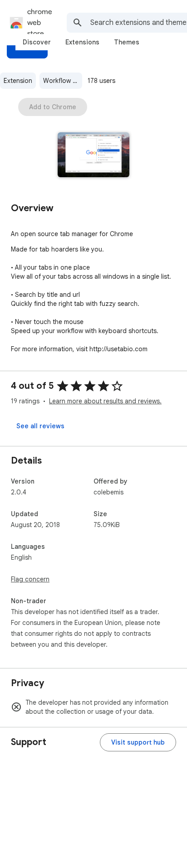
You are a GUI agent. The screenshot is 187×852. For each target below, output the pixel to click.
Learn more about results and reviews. (105, 401)
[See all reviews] (40, 426)
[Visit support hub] (138, 742)
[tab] (36, 42)
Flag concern (30, 579)
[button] (93, 156)
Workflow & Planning (62, 81)
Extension (18, 81)
